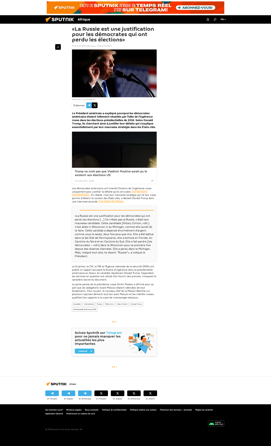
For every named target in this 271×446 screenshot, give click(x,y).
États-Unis (109, 304)
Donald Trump (136, 304)
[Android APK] (216, 424)
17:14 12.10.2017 (79, 46)
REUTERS (77, 99)
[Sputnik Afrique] (61, 23)
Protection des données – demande (176, 410)
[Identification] (208, 19)
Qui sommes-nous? (54, 410)
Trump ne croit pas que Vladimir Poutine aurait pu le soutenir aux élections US (111, 173)
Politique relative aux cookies (143, 410)
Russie (99, 304)
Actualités (77, 304)
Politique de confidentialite (114, 410)
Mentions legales (74, 410)
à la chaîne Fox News (111, 201)
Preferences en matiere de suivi (80, 413)
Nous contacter (92, 410)
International (89, 304)
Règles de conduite (204, 410)
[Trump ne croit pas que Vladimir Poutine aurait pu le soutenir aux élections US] (114, 150)
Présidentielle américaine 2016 (84, 309)
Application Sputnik (54, 413)
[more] (152, 180)
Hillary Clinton (122, 304)
